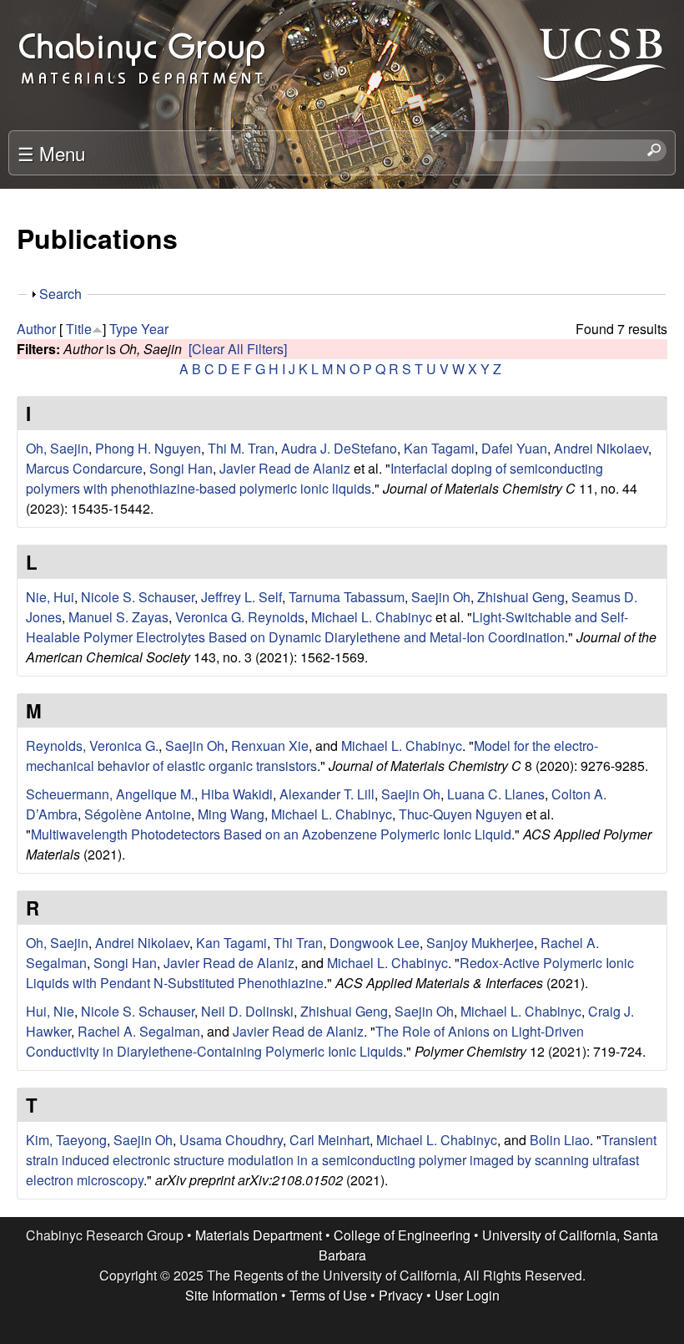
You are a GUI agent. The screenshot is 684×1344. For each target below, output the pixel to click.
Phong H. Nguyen (148, 448)
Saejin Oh (440, 596)
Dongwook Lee (374, 942)
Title (79, 328)
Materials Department (258, 1235)
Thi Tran (298, 942)
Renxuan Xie (270, 745)
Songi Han (181, 468)
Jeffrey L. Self (241, 596)
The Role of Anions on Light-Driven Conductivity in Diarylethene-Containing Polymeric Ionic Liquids (305, 1041)
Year (154, 328)
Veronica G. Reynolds (239, 616)
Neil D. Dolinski (247, 1011)
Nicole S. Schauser (137, 596)
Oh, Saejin (57, 448)
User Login (467, 1295)
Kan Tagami (439, 448)
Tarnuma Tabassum (347, 596)
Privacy (401, 1295)
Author (36, 328)
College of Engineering (402, 1235)
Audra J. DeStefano (339, 448)
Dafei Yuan (514, 448)
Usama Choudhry (231, 1139)
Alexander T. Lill (327, 794)
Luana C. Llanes (496, 794)
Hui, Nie (50, 1011)
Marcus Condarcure (84, 468)
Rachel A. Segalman (139, 1031)
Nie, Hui (50, 596)
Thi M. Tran (241, 448)
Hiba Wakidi (237, 794)
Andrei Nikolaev (601, 448)
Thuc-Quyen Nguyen (460, 814)
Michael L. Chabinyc (371, 616)
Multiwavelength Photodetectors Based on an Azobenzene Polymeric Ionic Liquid (271, 834)
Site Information (231, 1295)
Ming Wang (231, 814)
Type (123, 328)
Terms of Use (328, 1295)
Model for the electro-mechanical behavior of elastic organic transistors (312, 755)
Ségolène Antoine (137, 814)
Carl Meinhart (329, 1139)
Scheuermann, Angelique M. (110, 794)
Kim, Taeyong (66, 1139)
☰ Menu (51, 152)
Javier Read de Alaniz (284, 468)
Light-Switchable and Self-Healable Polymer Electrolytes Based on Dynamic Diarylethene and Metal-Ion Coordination (327, 627)
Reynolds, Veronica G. (92, 745)
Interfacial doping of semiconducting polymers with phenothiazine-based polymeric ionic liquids (314, 478)
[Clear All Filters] (238, 348)
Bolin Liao (560, 1139)
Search (60, 293)
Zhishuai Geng (521, 596)
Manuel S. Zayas (118, 616)
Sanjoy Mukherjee (480, 942)
